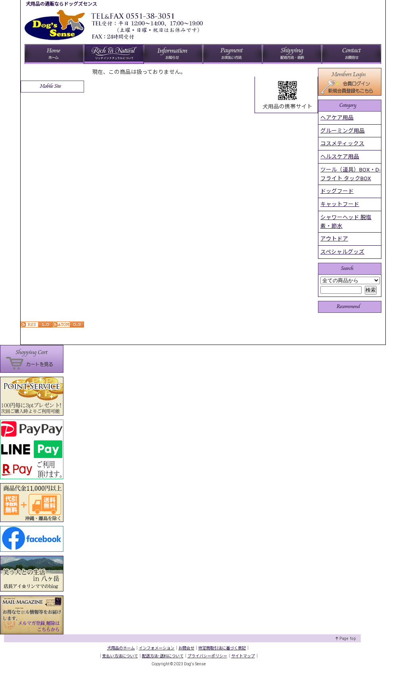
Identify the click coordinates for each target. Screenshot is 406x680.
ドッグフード (337, 191)
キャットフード (339, 204)
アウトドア (334, 238)
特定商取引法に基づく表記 (222, 648)
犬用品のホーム (121, 648)
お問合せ (186, 648)
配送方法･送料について (163, 656)
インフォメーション (156, 648)
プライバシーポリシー (207, 656)
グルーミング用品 (342, 130)
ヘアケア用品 (337, 117)
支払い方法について (120, 656)
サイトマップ (243, 656)
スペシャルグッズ (342, 251)
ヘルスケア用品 (339, 156)
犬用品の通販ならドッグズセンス (61, 4)
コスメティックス (342, 143)
